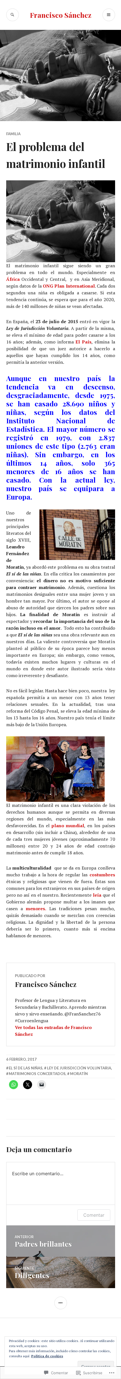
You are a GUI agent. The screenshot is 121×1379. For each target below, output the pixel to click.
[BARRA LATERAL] (60, 1303)
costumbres (102, 875)
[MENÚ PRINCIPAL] (108, 14)
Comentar (93, 1215)
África (13, 279)
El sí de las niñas (25, 1068)
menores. (36, 908)
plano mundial (67, 825)
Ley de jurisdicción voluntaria (79, 1068)
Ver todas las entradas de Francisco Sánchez (53, 1030)
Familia (13, 134)
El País (83, 342)
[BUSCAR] (12, 14)
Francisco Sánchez (60, 14)
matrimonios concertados (37, 1073)
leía (97, 895)
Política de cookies (47, 1356)
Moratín (79, 1073)
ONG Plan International (69, 286)
